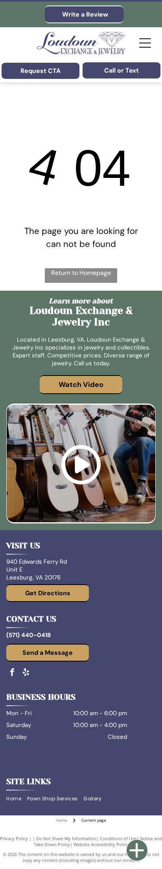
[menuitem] (16, 799)
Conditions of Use (118, 838)
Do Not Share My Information (66, 838)
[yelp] (26, 673)
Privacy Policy (14, 838)
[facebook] (12, 673)
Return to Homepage (81, 273)
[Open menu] (145, 43)
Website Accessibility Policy (101, 844)
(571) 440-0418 (28, 635)
